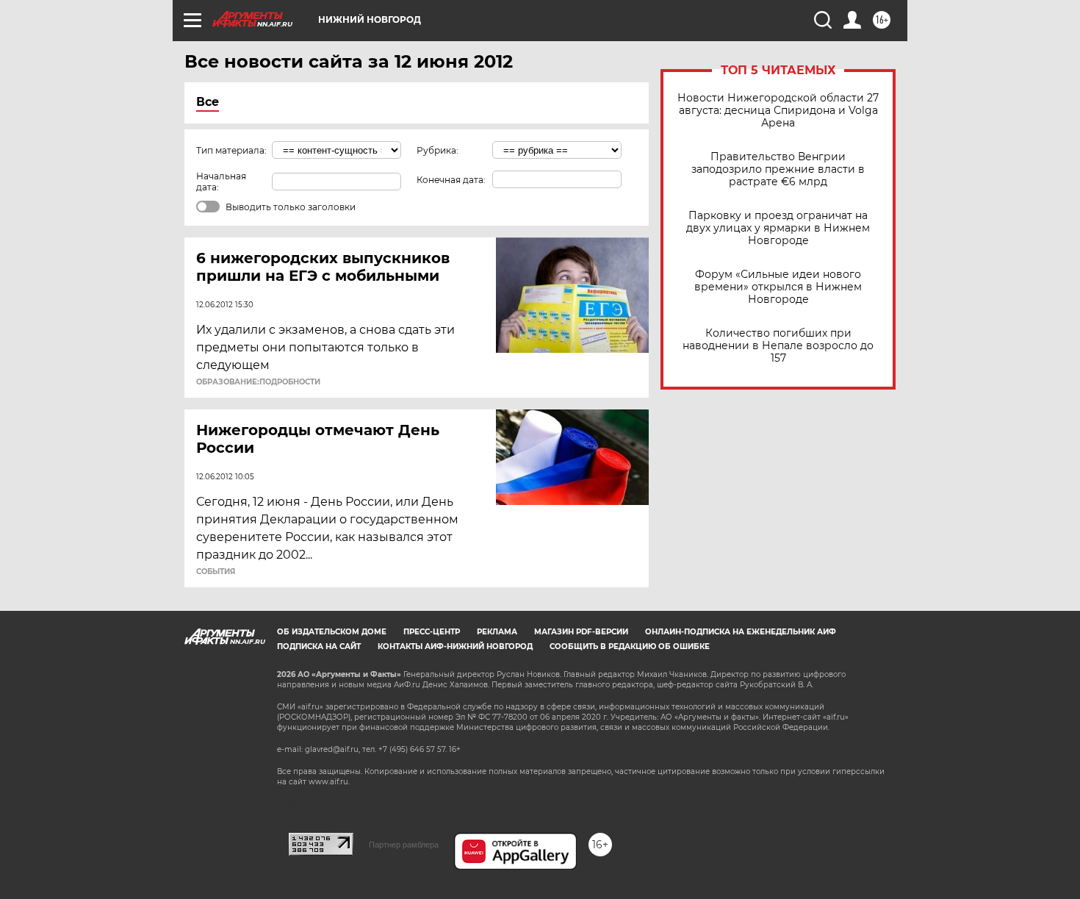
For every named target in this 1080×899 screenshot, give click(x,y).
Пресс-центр (431, 632)
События (215, 572)
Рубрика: (437, 150)
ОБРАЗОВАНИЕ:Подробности (258, 382)
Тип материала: (231, 150)
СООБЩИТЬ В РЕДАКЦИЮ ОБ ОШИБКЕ (630, 646)
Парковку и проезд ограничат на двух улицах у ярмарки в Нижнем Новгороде (778, 228)
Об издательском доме (331, 632)
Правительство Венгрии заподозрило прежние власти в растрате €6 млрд (778, 169)
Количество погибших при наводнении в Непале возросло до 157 (778, 346)
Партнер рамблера (404, 844)
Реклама (497, 632)
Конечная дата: (451, 179)
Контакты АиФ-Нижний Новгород (455, 646)
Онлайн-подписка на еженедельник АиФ (740, 632)
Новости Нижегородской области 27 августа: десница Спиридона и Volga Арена (778, 110)
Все (207, 102)
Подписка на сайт (319, 646)
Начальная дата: (221, 182)
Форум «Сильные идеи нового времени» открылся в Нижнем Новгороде (778, 287)
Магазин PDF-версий (581, 632)
